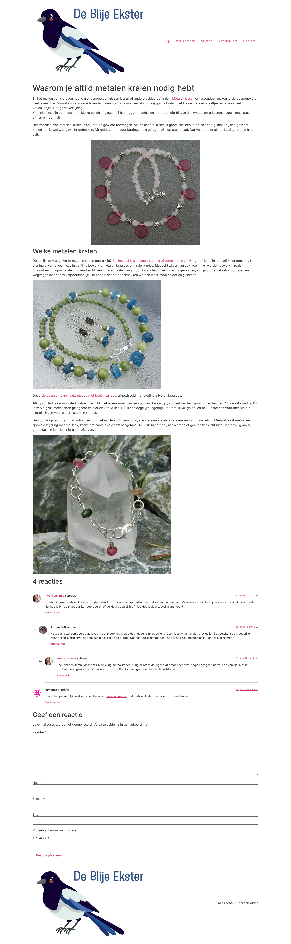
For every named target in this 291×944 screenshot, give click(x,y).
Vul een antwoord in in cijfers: (55, 830)
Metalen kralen (183, 98)
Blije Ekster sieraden (180, 41)
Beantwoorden (52, 612)
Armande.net (227, 41)
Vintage (206, 41)
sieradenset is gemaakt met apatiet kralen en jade (78, 395)
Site (35, 814)
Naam (38, 782)
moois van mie (54, 595)
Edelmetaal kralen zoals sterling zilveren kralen (147, 261)
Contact (249, 41)
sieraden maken (116, 696)
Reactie (39, 732)
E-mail (39, 798)
